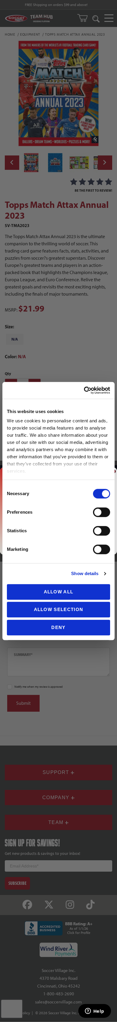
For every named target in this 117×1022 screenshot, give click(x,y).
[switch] (101, 512)
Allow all (59, 591)
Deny (58, 627)
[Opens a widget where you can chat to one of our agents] (94, 1011)
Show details (84, 573)
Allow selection (58, 609)
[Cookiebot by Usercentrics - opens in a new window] (84, 390)
